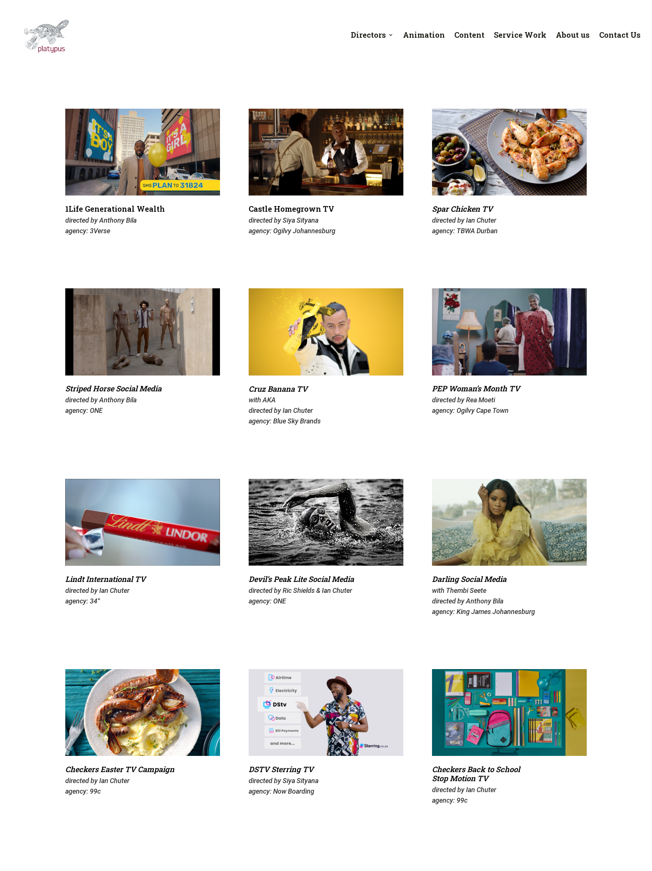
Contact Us (620, 36)
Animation (424, 36)
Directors (368, 36)
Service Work (520, 36)
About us (573, 36)
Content (469, 36)
